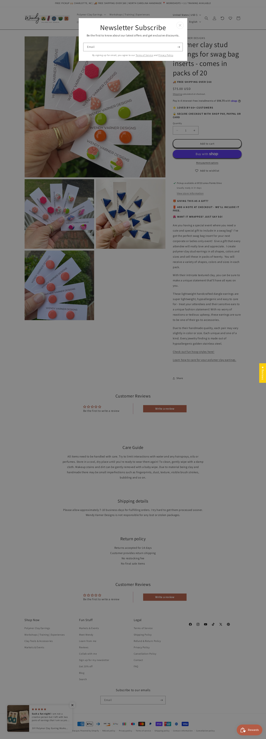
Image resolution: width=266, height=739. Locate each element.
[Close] (180, 25)
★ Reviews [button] (263, 373)
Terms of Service (144, 55)
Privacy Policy (165, 55)
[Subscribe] (179, 47)
